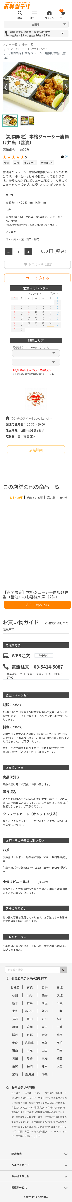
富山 (30, 1019)
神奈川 (29, 1011)
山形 (30, 995)
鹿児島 (29, 1074)
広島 (30, 1050)
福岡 (60, 1058)
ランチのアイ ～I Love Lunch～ (27, 49)
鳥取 (45, 1042)
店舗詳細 (36, 450)
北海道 (15, 987)
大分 (60, 1066)
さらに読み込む (37, 604)
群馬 (30, 1003)
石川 (45, 1019)
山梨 (60, 1011)
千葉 (60, 1003)
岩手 (45, 987)
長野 (15, 1019)
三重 (60, 1027)
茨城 (60, 995)
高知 (45, 1058)
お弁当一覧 (10, 44)
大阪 (45, 1034)
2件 (67, 156)
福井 (60, 1019)
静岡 (15, 1027)
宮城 (60, 987)
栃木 (15, 1003)
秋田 (15, 995)
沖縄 (45, 1074)
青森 (30, 987)
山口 (45, 1050)
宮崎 (15, 1074)
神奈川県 (27, 44)
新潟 (45, 1011)
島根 (60, 1042)
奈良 (15, 1042)
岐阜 (45, 1027)
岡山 (15, 1050)
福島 (45, 995)
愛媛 (30, 1058)
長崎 (30, 1066)
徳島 (60, 1050)
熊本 (45, 1066)
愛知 (30, 1027)
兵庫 (60, 1034)
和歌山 (29, 1042)
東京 (15, 1011)
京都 (30, 1034)
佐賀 (15, 1066)
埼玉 (45, 1003)
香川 (15, 1058)
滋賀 (15, 1034)
